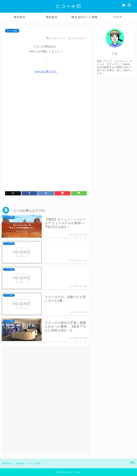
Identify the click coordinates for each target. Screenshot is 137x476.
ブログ (117, 17)
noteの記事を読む (46, 71)
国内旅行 (52, 17)
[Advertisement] (46, 107)
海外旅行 (20, 17)
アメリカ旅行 (12, 31)
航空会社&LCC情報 (85, 17)
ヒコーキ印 (68, 6)
